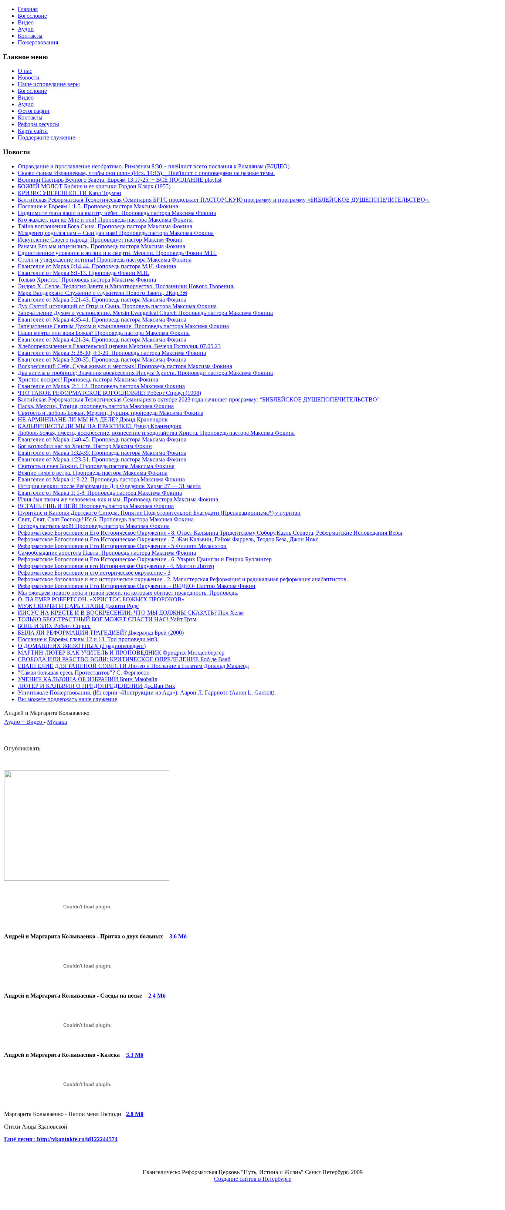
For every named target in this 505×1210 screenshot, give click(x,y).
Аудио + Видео (24, 722)
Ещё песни (19, 1139)
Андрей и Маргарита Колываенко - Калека (62, 1055)
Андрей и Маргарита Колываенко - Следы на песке (73, 995)
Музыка (57, 722)
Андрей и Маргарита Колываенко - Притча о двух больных (83, 936)
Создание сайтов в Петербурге (252, 1179)
